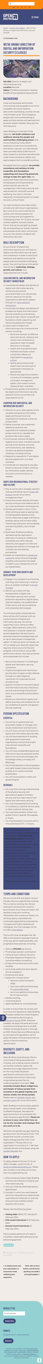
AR (29, 7)
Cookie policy (23, 1350)
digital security (11, 1252)
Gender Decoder (10, 1151)
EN (14, 7)
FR (18, 7)
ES (22, 7)
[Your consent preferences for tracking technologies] (39, 1360)
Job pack (9, 1245)
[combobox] (21, 4)
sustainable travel (21, 989)
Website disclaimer (33, 1350)
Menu (36, 17)
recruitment (7, 1255)
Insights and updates (17, 28)
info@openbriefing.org (29, 1354)
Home (5, 28)
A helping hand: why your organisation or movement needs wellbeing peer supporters (12, 1271)
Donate (8, 1341)
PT (25, 7)
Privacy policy (14, 1350)
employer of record (11, 1020)
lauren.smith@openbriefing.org (17, 1167)
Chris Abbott (17, 930)
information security (25, 1252)
